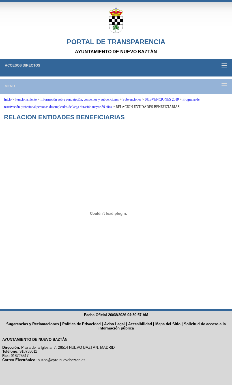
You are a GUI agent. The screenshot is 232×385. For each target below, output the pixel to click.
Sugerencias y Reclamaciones (32, 324)
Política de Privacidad (81, 324)
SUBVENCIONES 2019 (162, 99)
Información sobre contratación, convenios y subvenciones (79, 99)
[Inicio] (116, 20)
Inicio (8, 99)
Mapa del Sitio (168, 324)
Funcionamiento (26, 99)
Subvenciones (132, 99)
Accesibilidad (140, 324)
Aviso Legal (114, 324)
